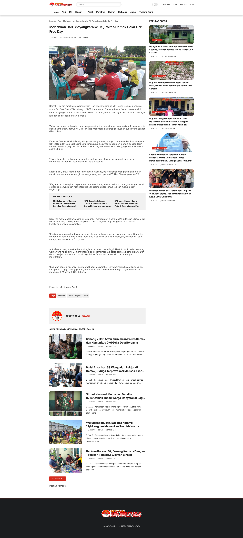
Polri (64, 12)
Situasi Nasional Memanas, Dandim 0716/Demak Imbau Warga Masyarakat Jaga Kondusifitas (115, 396)
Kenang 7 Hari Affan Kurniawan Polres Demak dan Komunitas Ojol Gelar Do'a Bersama (115, 340)
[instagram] (188, 12)
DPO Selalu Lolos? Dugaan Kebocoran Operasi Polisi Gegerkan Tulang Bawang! (64, 203)
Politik (90, 12)
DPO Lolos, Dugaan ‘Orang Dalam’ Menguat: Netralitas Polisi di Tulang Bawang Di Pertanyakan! (126, 203)
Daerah (111, 12)
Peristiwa (100, 12)
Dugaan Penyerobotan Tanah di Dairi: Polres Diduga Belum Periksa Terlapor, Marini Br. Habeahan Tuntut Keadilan (168, 121)
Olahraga (122, 12)
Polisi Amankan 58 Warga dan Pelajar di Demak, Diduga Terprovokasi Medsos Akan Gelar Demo (114, 369)
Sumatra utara (159, 76)
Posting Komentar (58, 486)
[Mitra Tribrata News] (60, 6)
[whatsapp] (180, 12)
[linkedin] (72, 302)
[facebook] (172, 12)
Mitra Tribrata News (130, 526)
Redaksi (183, 4)
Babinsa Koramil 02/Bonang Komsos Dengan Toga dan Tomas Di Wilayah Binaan (115, 453)
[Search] (119, 4)
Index (176, 4)
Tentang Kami (146, 12)
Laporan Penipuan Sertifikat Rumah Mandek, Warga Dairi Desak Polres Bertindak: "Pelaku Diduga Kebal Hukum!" (170, 157)
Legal (191, 4)
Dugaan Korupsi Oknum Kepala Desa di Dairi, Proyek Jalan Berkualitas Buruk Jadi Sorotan (170, 85)
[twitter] (176, 12)
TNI (70, 12)
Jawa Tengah (74, 295)
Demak (61, 295)
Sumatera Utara (160, 148)
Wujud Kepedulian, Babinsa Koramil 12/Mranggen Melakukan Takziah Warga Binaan (112, 424)
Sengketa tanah (160, 112)
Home (55, 12)
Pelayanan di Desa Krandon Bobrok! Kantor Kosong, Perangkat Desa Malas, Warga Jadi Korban (171, 49)
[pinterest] (184, 12)
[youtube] (192, 12)
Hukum (78, 12)
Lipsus (133, 12)
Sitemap (166, 4)
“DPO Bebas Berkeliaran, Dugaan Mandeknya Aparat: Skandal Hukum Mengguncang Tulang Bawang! (97, 203)
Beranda (52, 21)
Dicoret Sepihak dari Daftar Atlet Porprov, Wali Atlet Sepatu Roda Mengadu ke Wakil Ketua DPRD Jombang (170, 193)
